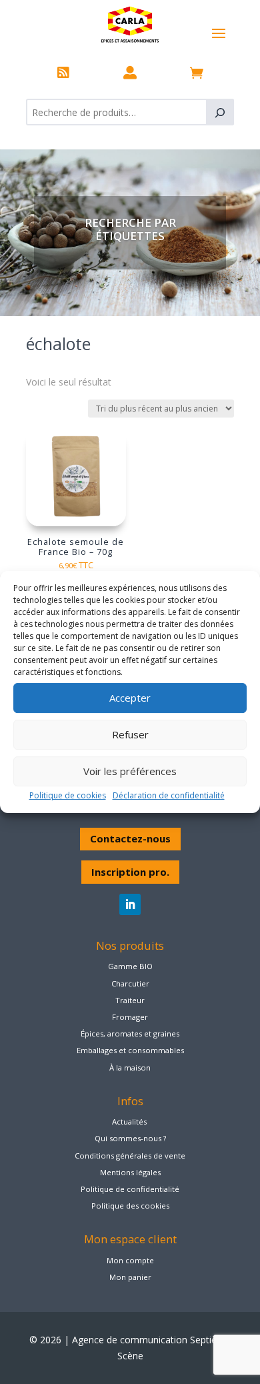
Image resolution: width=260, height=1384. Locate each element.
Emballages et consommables (130, 1050)
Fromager (130, 1017)
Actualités (129, 1122)
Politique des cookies (130, 1206)
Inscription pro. (130, 871)
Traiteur (130, 1000)
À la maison (130, 1068)
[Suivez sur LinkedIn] (130, 904)
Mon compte (130, 1260)
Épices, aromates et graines (130, 1033)
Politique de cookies (67, 795)
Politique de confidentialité (130, 1189)
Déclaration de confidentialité (169, 795)
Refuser (130, 734)
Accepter (130, 697)
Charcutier (130, 983)
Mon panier (130, 1277)
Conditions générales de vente (130, 1156)
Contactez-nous (130, 838)
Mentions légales (130, 1172)
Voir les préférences (130, 771)
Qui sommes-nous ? (130, 1138)
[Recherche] (220, 112)
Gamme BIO (130, 966)
